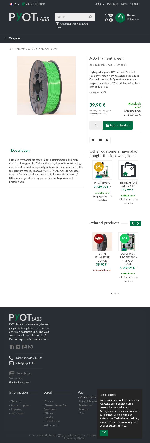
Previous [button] (131, 223)
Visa (81, 413)
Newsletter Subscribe (20, 376)
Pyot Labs (112, 4)
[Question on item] (107, 140)
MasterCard (86, 405)
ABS (30, 49)
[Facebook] (12, 346)
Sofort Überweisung (91, 401)
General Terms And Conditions (55, 407)
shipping (93, 114)
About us (15, 401)
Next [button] (138, 223)
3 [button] (119, 294)
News (124, 4)
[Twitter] (18, 346)
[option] (102, 183)
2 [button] (115, 294)
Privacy (49, 401)
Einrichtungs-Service (131, 184)
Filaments (19, 49)
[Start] (10, 49)
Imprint (49, 417)
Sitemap (49, 413)
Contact (134, 4)
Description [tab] (20, 150)
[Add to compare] (100, 140)
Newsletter (17, 413)
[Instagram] (30, 346)
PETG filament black (102, 257)
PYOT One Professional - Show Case (130, 259)
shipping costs (75, 435)
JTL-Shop (81, 438)
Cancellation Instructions (52, 423)
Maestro (84, 409)
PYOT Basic (102, 182)
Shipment (16, 409)
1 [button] (111, 294)
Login (98, 4)
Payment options (20, 405)
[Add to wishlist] (93, 140)
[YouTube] (24, 346)
